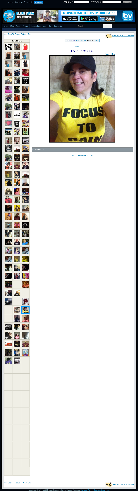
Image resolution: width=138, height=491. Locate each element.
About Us (47, 26)
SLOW (83, 40)
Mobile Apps (15, 26)
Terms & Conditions (101, 490)
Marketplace (36, 26)
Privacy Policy (86, 490)
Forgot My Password (23, 2)
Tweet (77, 47)
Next (113, 54)
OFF (77, 40)
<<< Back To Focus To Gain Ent (17, 34)
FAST (97, 40)
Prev (107, 54)
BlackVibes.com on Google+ (82, 155)
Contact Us (58, 26)
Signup (10, 2)
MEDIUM (90, 40)
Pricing (25, 26)
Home (5, 26)
